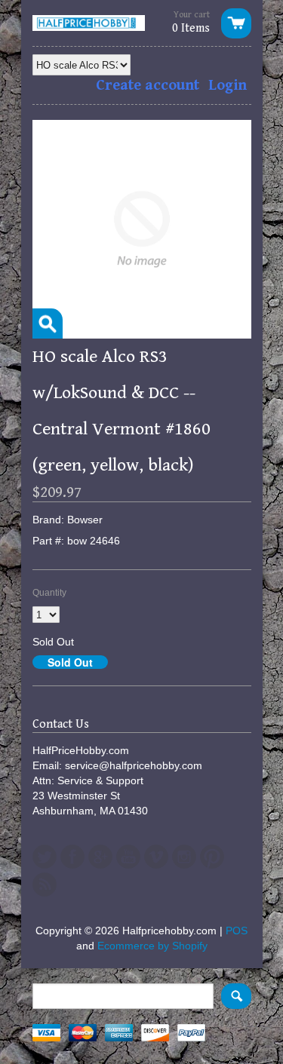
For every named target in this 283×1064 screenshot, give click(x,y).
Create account (147, 85)
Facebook (72, 857)
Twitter (44, 857)
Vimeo (156, 857)
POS (237, 930)
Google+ (100, 857)
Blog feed (44, 884)
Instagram (184, 857)
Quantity (49, 592)
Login (227, 85)
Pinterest (212, 857)
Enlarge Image (47, 323)
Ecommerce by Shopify (152, 946)
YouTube (128, 857)
